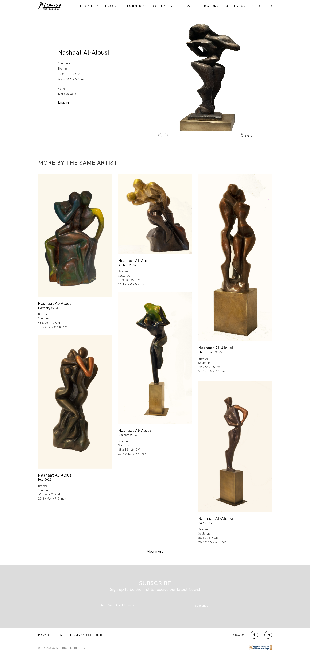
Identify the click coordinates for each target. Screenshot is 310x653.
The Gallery (88, 6)
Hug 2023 (44, 479)
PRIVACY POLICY (50, 635)
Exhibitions (136, 6)
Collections (163, 6)
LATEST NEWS (235, 6)
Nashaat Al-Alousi (83, 52)
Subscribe (201, 605)
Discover (112, 6)
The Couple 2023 (210, 352)
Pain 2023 (205, 523)
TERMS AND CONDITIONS (88, 635)
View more (155, 551)
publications (207, 6)
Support (258, 6)
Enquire (63, 102)
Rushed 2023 (127, 265)
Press (185, 6)
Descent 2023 (127, 435)
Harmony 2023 (48, 308)
